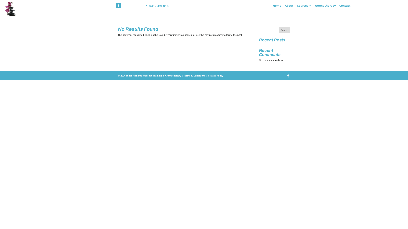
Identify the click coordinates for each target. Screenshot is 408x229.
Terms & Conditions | (195, 75)
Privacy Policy (215, 75)
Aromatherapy (325, 5)
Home (277, 5)
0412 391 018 (158, 6)
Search (284, 29)
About (289, 5)
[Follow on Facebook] (118, 5)
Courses (302, 5)
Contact (344, 5)
